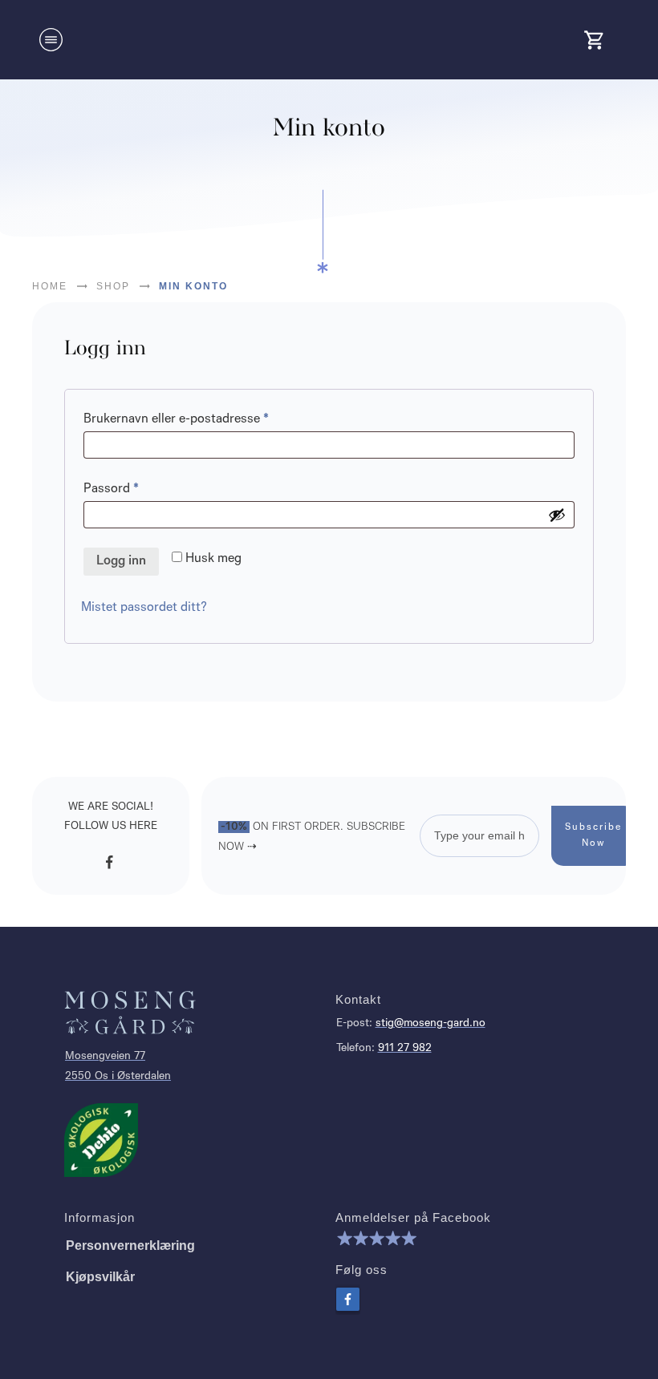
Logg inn (121, 561)
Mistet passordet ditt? (144, 607)
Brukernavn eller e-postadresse (198, 419)
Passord (133, 488)
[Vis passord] (557, 515)
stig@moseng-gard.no (430, 1023)
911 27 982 (405, 1048)
